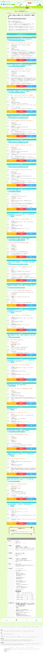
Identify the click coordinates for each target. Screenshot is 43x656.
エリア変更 (16, 4)
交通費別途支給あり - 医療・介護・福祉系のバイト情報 (33, 643)
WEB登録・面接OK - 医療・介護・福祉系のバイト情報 (7, 643)
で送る (6, 620)
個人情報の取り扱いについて (12, 647)
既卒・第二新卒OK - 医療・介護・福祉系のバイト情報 (20, 643)
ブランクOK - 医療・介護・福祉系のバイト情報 (7, 644)
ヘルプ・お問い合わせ (22, 647)
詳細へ (31, 111)
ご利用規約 (17, 647)
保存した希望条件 (11, 6)
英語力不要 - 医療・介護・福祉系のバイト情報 (18, 644)
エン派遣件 (3, 1)
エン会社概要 (27, 647)
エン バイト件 (8, 1)
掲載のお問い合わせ (32, 647)
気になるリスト (4, 6)
